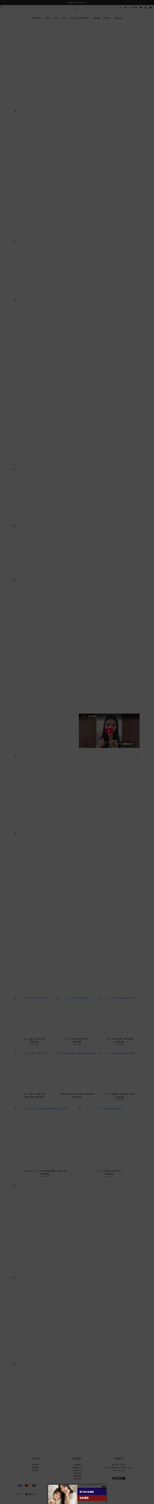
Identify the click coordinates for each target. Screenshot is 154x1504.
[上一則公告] (14, 2)
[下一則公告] (140, 2)
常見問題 (77, 1465)
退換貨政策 (77, 1473)
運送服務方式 (77, 1467)
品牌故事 (35, 1465)
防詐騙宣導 (77, 1479)
